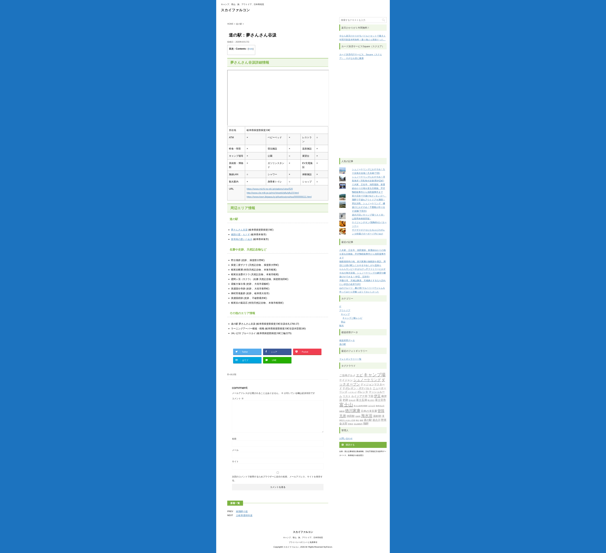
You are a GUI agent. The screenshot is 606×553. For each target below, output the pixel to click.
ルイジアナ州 (359, 396)
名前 (234, 438)
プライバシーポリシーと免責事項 (303, 542)
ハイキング (352, 392)
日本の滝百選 (369, 411)
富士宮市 (380, 399)
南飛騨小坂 (242, 511)
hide (251, 49)
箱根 (361, 420)
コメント (238, 398)
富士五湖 (361, 399)
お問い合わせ (346, 438)
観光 (341, 325)
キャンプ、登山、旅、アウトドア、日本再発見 (303, 537)
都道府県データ (347, 340)
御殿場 (342, 411)
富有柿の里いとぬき (241, 239)
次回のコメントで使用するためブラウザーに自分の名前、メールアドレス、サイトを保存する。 (277, 478)
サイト (235, 461)
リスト (347, 396)
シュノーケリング (367, 380)
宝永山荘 (352, 400)
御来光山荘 (380, 406)
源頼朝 (377, 416)
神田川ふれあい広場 (347, 420)
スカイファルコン (235, 10)
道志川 (376, 420)
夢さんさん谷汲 (239, 229)
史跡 (345, 399)
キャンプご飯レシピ (352, 318)
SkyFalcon (327, 547)
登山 (343, 322)
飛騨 (365, 423)
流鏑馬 (357, 416)
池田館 (351, 416)
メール (235, 450)
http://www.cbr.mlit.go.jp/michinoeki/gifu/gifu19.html (273, 192)
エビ (359, 375)
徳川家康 (352, 410)
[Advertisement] (363, 109)
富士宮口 (371, 400)
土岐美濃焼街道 (244, 515)
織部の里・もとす (240, 234)
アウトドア (344, 310)
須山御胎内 (358, 424)
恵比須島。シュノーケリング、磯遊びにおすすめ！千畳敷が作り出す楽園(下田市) (368, 207)
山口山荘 (371, 406)
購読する (350, 444)
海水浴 (366, 415)
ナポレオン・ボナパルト (357, 388)
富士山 (346, 404)
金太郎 (343, 423)
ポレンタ (362, 391)
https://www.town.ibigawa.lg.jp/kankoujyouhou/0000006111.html (279, 196)
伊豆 (377, 396)
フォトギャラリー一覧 (350, 359)
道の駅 (342, 344)
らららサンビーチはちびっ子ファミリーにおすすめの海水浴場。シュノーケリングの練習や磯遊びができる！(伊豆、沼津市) (362, 273)
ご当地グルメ (347, 375)
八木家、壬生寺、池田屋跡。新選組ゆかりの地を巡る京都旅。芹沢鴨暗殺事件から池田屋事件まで (368, 188)
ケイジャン (346, 380)
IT (340, 306)
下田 (370, 396)
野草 (383, 420)
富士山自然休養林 (361, 406)
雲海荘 (350, 424)
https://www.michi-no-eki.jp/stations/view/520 (270, 188)
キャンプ (345, 314)
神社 (357, 420)
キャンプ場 (375, 374)
